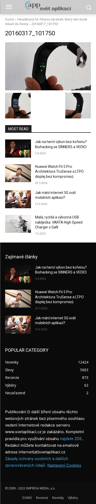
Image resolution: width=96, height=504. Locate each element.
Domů (9, 19)
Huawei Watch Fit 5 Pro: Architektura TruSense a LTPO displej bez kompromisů (59, 172)
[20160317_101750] (48, 66)
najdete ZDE (71, 438)
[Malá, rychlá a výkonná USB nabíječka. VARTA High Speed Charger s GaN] (18, 224)
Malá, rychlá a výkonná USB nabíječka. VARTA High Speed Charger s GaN (58, 222)
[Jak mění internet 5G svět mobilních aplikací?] (18, 199)
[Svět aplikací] (48, 6)
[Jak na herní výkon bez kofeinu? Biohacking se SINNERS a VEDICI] (18, 148)
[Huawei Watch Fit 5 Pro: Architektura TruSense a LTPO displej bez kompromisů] (18, 173)
